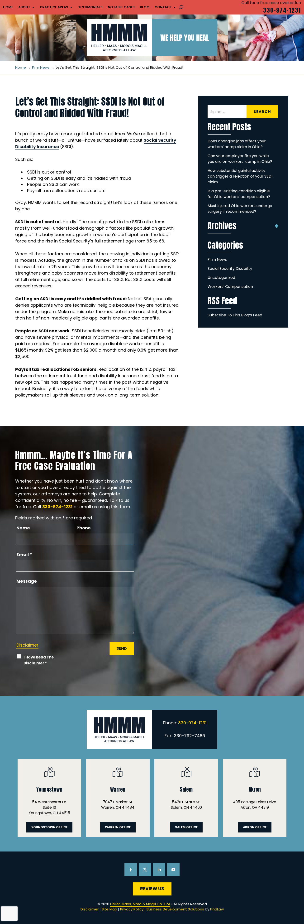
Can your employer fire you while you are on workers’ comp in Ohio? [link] (240, 158)
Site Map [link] (109, 909)
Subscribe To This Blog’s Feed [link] (235, 315)
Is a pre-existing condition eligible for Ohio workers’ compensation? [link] (239, 193)
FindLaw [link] (217, 909)
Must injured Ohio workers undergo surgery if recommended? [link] (240, 208)
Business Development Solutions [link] (175, 909)
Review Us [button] (152, 888)
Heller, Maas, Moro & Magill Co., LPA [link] (140, 903)
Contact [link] (163, 7)
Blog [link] (144, 7)
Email (24, 554)
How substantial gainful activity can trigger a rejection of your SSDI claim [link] (240, 176)
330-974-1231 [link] (282, 10)
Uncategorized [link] (221, 277)
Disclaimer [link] (90, 909)
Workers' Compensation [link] (230, 286)
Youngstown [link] (49, 789)
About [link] (24, 7)
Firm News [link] (217, 259)
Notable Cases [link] (121, 7)
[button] (130, 869)
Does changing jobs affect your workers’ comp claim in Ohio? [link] (237, 144)
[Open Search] (181, 7)
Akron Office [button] (254, 827)
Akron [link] (255, 789)
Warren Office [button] (118, 827)
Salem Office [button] (186, 827)
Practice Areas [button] (54, 7)
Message (26, 581)
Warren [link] (117, 789)
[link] (119, 37)
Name (23, 528)
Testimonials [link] (90, 7)
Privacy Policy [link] (131, 909)
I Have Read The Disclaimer (39, 660)
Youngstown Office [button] (49, 827)
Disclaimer (27, 645)
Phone (83, 528)
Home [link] (8, 7)
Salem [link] (186, 789)
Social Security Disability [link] (230, 268)
